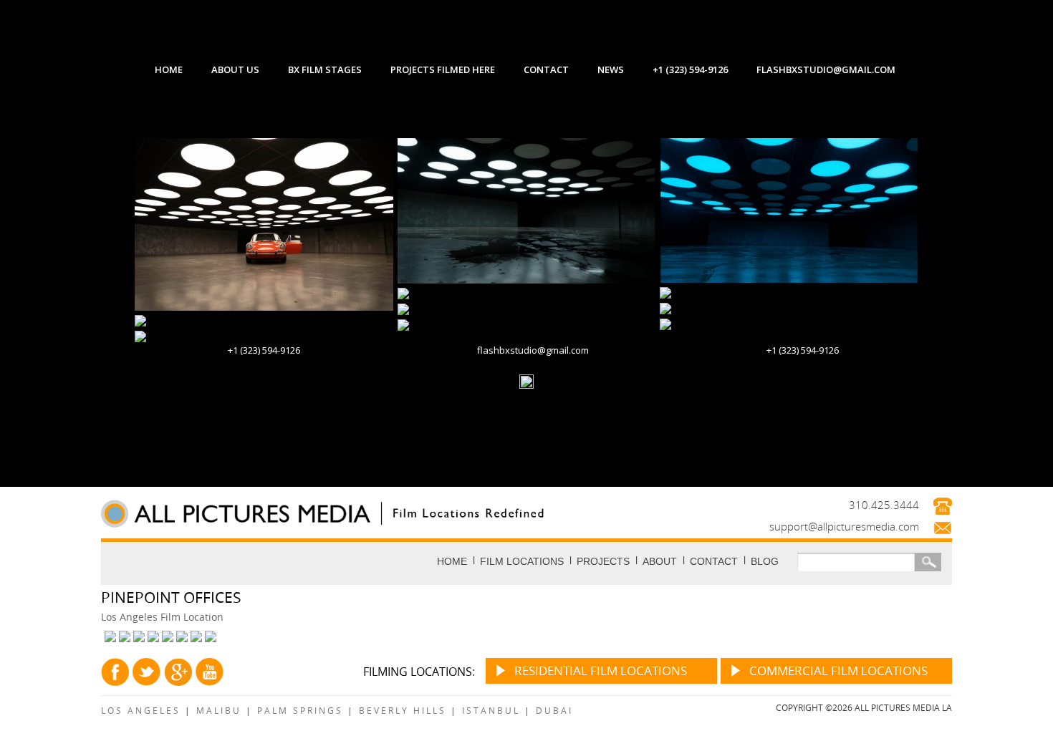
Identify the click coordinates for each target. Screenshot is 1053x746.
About (660, 561)
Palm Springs (300, 710)
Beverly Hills (402, 710)
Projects (603, 561)
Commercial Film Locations (838, 670)
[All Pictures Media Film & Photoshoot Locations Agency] (339, 513)
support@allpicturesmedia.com (844, 526)
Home (452, 561)
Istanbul (491, 710)
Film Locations (522, 561)
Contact (714, 561)
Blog (765, 561)
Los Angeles (141, 710)
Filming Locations (417, 671)
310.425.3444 (884, 505)
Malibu (218, 710)
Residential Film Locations (600, 670)
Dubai (554, 710)
